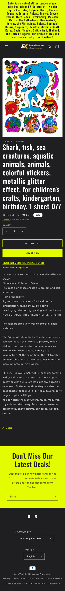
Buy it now (32, 252)
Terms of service (54, 578)
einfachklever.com (31, 574)
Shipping (6, 219)
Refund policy (20, 578)
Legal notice (54, 583)
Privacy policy (36, 578)
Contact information (35, 583)
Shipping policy (15, 583)
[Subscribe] (54, 497)
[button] (6, 46)
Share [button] (9, 428)
